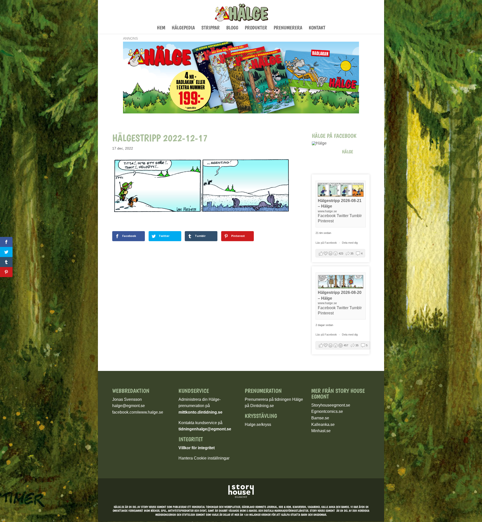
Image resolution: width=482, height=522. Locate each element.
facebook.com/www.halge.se (137, 412)
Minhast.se (321, 431)
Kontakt (317, 28)
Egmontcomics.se (327, 411)
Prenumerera (288, 28)
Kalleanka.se (323, 424)
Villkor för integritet (196, 448)
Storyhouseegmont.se (330, 405)
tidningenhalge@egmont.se (204, 429)
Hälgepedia (183, 28)
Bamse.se (320, 418)
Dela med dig (350, 242)
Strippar (210, 28)
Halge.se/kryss (258, 424)
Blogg (232, 28)
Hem (161, 28)
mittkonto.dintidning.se (200, 412)
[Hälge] (324, 143)
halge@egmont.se (128, 406)
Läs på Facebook (327, 242)
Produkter (256, 28)
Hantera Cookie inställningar (203, 458)
